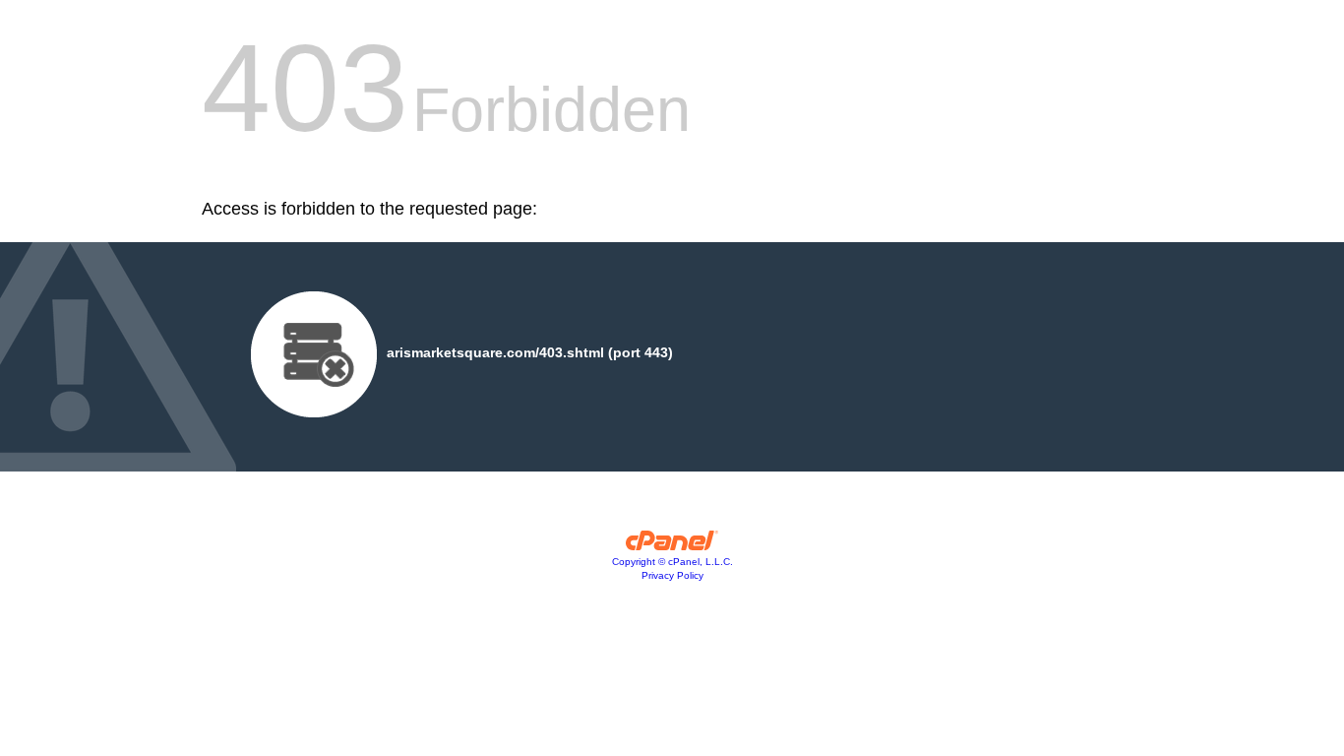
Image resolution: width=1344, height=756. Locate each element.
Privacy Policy (672, 575)
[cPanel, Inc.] (672, 545)
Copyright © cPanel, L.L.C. (672, 561)
